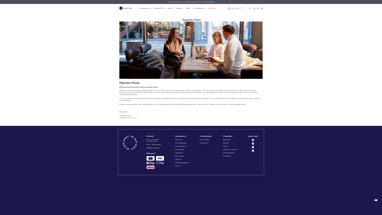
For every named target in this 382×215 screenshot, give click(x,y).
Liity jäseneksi (204, 143)
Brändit (170, 8)
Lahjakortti (178, 159)
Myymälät (226, 143)
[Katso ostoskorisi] (262, 8)
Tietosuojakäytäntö (181, 143)
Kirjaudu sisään (204, 139)
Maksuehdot (179, 153)
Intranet (177, 166)
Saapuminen (227, 139)
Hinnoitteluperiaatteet (182, 162)
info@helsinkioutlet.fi (153, 148)
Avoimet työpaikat (228, 153)
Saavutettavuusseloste (230, 149)
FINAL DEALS (212, 8)
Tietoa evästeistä (180, 146)
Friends (187, 8)
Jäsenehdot (178, 139)
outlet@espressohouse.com (128, 118)
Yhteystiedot (227, 156)
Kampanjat (179, 8)
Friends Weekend (198, 8)
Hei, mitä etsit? (235, 8)
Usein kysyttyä (179, 156)
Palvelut (225, 146)
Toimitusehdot (179, 149)
